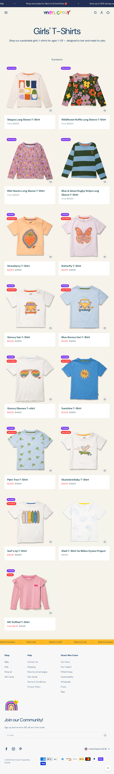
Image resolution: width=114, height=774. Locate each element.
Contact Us (32, 662)
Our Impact (66, 667)
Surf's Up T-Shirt (17, 551)
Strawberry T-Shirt (18, 266)
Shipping (31, 667)
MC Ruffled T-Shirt (18, 622)
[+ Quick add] (50, 110)
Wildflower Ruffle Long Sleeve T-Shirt (83, 119)
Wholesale (65, 681)
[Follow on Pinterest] (20, 749)
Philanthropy (66, 672)
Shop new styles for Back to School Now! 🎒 (42, 3)
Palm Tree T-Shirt (17, 479)
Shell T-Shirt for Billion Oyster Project (83, 551)
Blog (63, 691)
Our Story (65, 662)
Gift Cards (9, 676)
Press (63, 686)
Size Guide (32, 676)
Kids (6, 667)
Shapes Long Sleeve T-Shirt (23, 119)
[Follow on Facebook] (6, 749)
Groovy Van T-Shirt (18, 337)
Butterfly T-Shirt (71, 266)
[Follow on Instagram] (13, 749)
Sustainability (67, 676)
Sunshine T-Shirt (71, 408)
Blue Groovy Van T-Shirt (75, 337)
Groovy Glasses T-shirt (21, 408)
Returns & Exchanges (37, 672)
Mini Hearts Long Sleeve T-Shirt (26, 191)
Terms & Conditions (36, 681)
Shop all (8, 672)
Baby (6, 662)
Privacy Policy (33, 686)
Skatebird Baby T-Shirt (75, 479)
